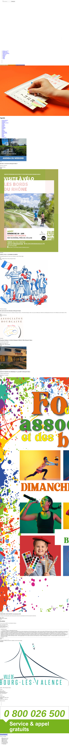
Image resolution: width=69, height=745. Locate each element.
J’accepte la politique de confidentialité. (8, 630)
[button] (4, 734)
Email (1, 638)
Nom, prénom (4, 624)
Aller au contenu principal (4, 733)
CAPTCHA (2, 637)
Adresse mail (4, 626)
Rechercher (13, 1)
